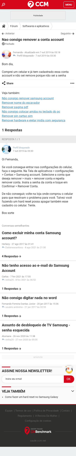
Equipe (9, 410)
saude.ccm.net (38, 440)
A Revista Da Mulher (46, 415)
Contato (65, 410)
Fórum (14, 26)
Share (9, 83)
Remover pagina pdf (15, 107)
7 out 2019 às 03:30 (46, 55)
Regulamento (25, 415)
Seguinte (66, 33)
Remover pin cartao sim (17, 116)
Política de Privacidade (46, 410)
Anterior (10, 33)
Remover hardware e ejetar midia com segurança (33, 120)
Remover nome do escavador (21, 102)
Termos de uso (23, 410)
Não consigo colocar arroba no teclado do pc (31, 111)
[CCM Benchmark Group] (38, 431)
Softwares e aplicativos (36, 26)
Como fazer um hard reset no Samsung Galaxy (31, 396)
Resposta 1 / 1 (11, 139)
